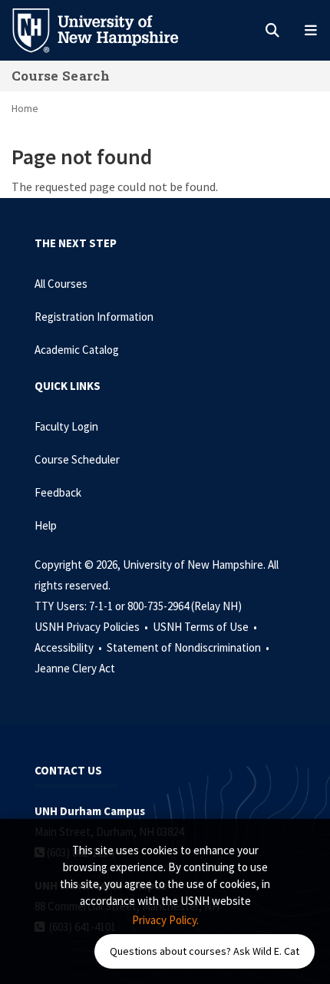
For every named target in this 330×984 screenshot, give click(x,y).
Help (46, 525)
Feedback (58, 492)
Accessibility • (69, 647)
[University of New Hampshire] (107, 29)
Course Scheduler (77, 459)
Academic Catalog (77, 349)
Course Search (61, 75)
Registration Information (94, 316)
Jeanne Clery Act (75, 668)
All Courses (61, 283)
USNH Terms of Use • (206, 626)
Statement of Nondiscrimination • (189, 647)
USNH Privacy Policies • (92, 626)
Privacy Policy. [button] (165, 920)
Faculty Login (66, 426)
